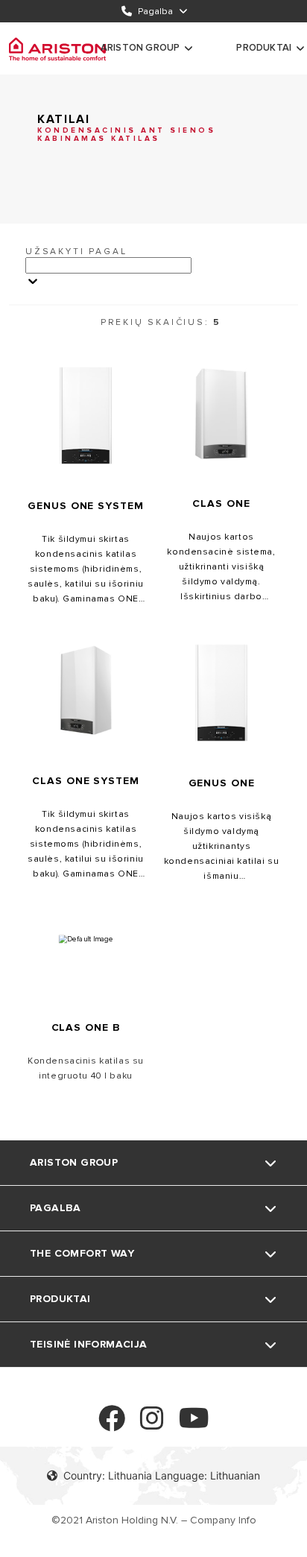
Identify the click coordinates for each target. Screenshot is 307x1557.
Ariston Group (140, 48)
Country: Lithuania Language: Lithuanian (161, 1475)
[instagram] (152, 1424)
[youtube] (194, 1424)
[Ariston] (57, 48)
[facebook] (111, 1424)
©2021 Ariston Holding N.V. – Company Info (153, 1520)
